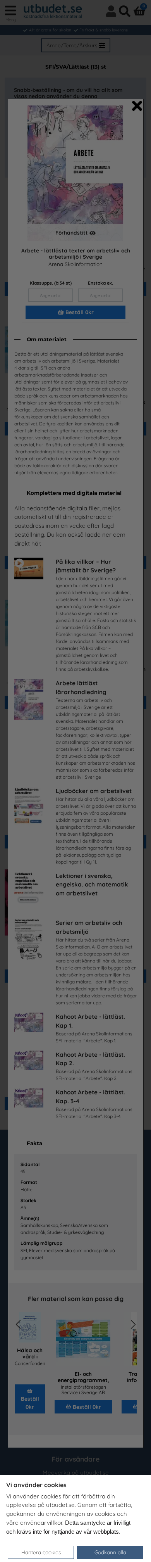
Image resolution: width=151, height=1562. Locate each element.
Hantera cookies (41, 1552)
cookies (51, 1496)
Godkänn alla (110, 1552)
